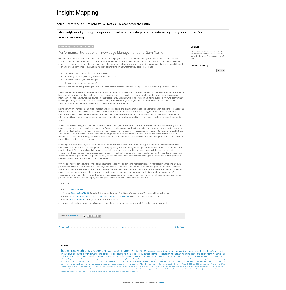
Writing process (214, 266)
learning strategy (149, 259)
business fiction (80, 259)
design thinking (157, 261)
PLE (185, 256)
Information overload (216, 254)
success (119, 264)
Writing (64, 259)
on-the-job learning (217, 261)
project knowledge (108, 264)
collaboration (92, 269)
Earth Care (120, 32)
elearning (154, 254)
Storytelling (126, 261)
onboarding (214, 269)
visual (107, 254)
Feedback (185, 264)
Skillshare (146, 254)
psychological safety (85, 271)
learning (140, 251)
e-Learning (154, 269)
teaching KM (137, 264)
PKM (86, 253)
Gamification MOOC (80, 192)
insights (126, 259)
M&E (73, 266)
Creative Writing (161, 32)
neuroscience (172, 259)
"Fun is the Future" (77, 199)
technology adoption (118, 271)
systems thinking (200, 259)
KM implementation (202, 264)
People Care (103, 32)
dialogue (132, 269)
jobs (140, 254)
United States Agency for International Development (191, 266)
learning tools (161, 259)
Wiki (134, 261)
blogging (70, 259)
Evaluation (177, 264)
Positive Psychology (106, 266)
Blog (90, 32)
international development (175, 261)
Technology (212, 256)
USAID (171, 266)
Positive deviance (119, 266)
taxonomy (127, 264)
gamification (186, 269)
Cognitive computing (166, 264)
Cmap (131, 256)
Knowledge (79, 261)
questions (113, 256)
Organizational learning (72, 253)
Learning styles (66, 266)
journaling (205, 269)
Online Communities (93, 261)
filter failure (177, 269)
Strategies (150, 266)
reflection (202, 254)
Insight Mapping (77, 12)
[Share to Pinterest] (99, 216)
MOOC (78, 266)
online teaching (191, 254)
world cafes (135, 271)
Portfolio (197, 32)
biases (139, 261)
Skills (189, 256)
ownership (221, 269)
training (128, 271)
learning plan (164, 254)
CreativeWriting (210, 250)
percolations (74, 271)
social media (123, 256)
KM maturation (215, 264)
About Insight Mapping (71, 32)
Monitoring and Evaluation (89, 266)
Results (128, 266)
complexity (112, 269)
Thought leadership (161, 266)
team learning (107, 271)
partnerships (65, 271)
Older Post (179, 227)
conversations (96, 254)
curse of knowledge (122, 269)
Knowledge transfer (176, 256)
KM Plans (191, 264)
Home (121, 227)
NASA (222, 250)
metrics (105, 256)
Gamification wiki (75, 189)
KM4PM (64, 261)
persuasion (96, 264)
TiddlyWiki (221, 256)
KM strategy (162, 256)
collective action (103, 269)
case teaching (92, 259)
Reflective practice (69, 256)
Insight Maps (181, 32)
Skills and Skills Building (71, 37)
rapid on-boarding (186, 259)
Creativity (221, 259)
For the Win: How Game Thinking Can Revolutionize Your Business (99, 196)
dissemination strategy (143, 269)
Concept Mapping (120, 251)
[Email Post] (84, 216)
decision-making (104, 259)
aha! (86, 269)
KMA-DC (71, 261)
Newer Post (64, 227)
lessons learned (156, 250)
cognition (146, 261)
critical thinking (117, 254)
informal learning (196, 269)
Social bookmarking (199, 256)
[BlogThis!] (91, 216)
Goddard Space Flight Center (146, 256)
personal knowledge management (183, 250)
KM (103, 254)
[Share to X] (94, 216)
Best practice (212, 259)
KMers (223, 264)
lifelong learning (177, 254)
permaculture (66, 264)
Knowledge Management (88, 251)
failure (114, 259)
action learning (83, 256)
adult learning (96, 256)
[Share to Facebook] (97, 216)
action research (72, 269)
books (65, 251)
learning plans (202, 261)
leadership (191, 261)
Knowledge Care (139, 32)
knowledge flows (135, 259)
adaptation (81, 269)
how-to (119, 259)
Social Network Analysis (139, 266)
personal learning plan (82, 264)
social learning (97, 271)
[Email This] (88, 216)
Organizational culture (112, 261)
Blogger (160, 283)
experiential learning (166, 269)
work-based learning (150, 264)
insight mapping (130, 254)
